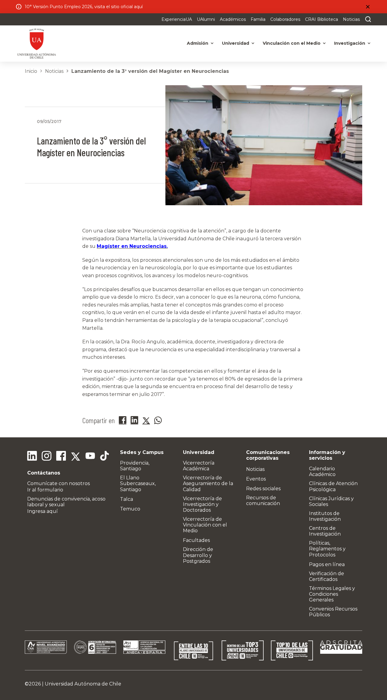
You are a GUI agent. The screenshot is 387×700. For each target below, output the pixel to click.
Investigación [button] (349, 43)
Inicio (31, 71)
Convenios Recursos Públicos (333, 611)
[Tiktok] (104, 456)
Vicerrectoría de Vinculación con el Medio (205, 524)
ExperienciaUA (176, 19)
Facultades (196, 540)
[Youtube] (90, 456)
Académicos (233, 19)
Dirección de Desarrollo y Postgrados (198, 555)
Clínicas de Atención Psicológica (333, 486)
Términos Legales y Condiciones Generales (332, 594)
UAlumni (206, 19)
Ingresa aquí (42, 511)
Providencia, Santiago (134, 466)
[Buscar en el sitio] (366, 19)
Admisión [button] (197, 43)
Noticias (351, 19)
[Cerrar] (367, 6)
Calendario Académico (322, 471)
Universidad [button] (235, 43)
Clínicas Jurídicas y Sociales (331, 501)
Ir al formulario (45, 490)
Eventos (256, 479)
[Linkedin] (32, 456)
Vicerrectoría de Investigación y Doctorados (202, 504)
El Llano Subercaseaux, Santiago (138, 483)
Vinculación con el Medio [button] (291, 43)
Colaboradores (285, 19)
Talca (126, 499)
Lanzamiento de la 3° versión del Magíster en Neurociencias (150, 71)
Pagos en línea (327, 564)
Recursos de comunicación (263, 500)
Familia (258, 19)
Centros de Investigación (325, 531)
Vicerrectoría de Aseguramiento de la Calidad (208, 483)
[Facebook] (61, 456)
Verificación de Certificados (326, 576)
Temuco (130, 509)
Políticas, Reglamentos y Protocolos (327, 548)
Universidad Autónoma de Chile (83, 684)
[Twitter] (75, 456)
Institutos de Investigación (325, 516)
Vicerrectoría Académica (198, 466)
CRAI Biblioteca (321, 19)
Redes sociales (263, 488)
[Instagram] (46, 456)
